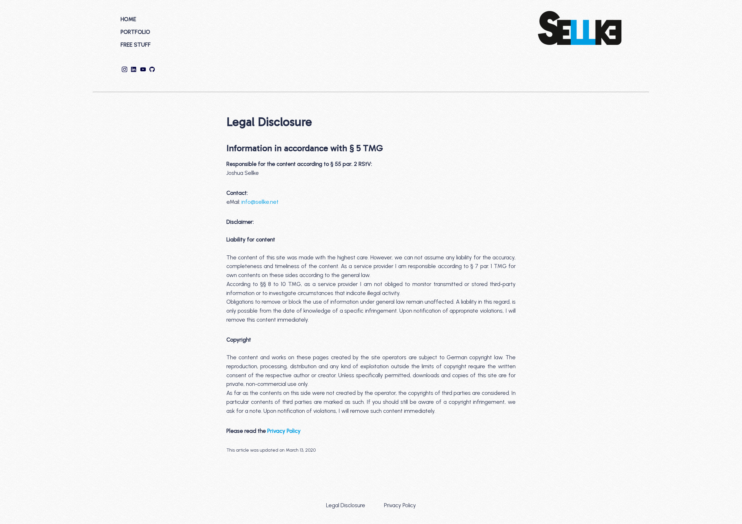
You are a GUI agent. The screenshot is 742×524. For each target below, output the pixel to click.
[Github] (152, 70)
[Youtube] (143, 70)
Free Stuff (136, 44)
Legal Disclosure (345, 505)
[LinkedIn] (134, 70)
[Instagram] (125, 70)
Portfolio (135, 32)
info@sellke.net (260, 202)
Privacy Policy (284, 431)
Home (128, 19)
